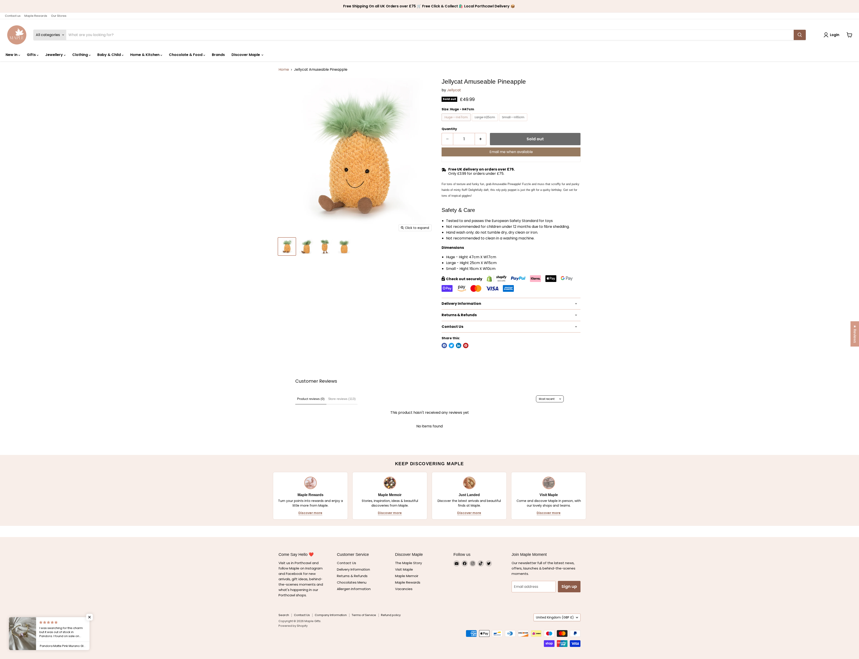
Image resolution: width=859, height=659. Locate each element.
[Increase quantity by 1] (480, 139)
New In (12, 54)
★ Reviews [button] (854, 334)
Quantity (449, 129)
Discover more (310, 513)
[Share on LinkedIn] (458, 345)
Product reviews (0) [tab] (311, 399)
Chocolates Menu (351, 582)
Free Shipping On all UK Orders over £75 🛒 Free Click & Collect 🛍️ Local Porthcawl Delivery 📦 (429, 6)
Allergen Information (354, 588)
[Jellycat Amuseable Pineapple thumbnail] (287, 246)
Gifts (32, 54)
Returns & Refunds (352, 576)
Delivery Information (353, 569)
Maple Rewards (35, 16)
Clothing (80, 54)
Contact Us (346, 563)
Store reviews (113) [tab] (342, 399)
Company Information (331, 615)
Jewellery (54, 54)
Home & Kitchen (145, 54)
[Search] (800, 35)
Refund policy (391, 615)
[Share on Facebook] (444, 345)
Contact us (13, 16)
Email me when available (511, 151)
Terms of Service (364, 615)
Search (284, 615)
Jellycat (454, 90)
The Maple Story (409, 563)
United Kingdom (555, 617)
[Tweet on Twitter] (451, 345)
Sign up (569, 586)
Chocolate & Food (186, 54)
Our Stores (58, 16)
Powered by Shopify (293, 626)
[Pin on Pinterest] (465, 345)
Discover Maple (246, 54)
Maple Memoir (406, 576)
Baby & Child (109, 54)
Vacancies (403, 588)
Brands (218, 54)
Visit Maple (404, 569)
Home (284, 70)
